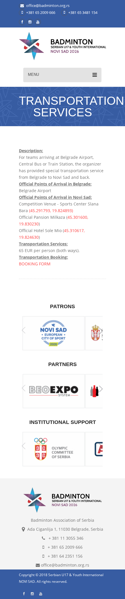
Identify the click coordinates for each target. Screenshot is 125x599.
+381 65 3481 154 (82, 12)
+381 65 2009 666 (40, 12)
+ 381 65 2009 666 (63, 547)
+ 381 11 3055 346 (64, 538)
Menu (33, 74)
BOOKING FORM (35, 264)
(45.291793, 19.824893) (51, 210)
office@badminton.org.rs (47, 5)
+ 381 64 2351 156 (63, 556)
